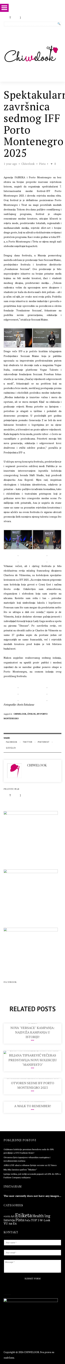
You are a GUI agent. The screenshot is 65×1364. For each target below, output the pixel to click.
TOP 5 (35, 1220)
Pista (42, 164)
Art (13, 1216)
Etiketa (23, 1215)
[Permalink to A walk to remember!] (32, 1101)
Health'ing (41, 1216)
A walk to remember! (32, 1106)
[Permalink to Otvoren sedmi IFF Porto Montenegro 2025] (32, 1078)
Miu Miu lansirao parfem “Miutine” (20, 1169)
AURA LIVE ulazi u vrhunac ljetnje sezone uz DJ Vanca (30, 1165)
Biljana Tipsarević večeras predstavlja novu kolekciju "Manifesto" (32, 1059)
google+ (11, 748)
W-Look (45, 1220)
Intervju (9, 1220)
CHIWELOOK (31, 1352)
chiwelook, (20, 714)
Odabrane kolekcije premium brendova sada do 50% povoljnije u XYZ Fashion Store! (29, 1151)
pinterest (43, 742)
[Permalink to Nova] (32, 1023)
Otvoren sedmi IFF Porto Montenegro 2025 (32, 1085)
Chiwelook (28, 164)
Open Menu (4, 8)
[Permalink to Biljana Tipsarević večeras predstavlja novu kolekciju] (32, 1051)
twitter (27, 742)
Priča (27, 1220)
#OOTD (7, 1217)
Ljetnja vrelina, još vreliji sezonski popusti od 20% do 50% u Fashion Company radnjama (32, 1176)
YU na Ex (10, 1223)
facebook (11, 742)
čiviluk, (32, 714)
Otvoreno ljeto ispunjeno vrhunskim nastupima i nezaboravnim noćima (27, 1159)
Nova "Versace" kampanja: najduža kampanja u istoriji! (32, 1032)
